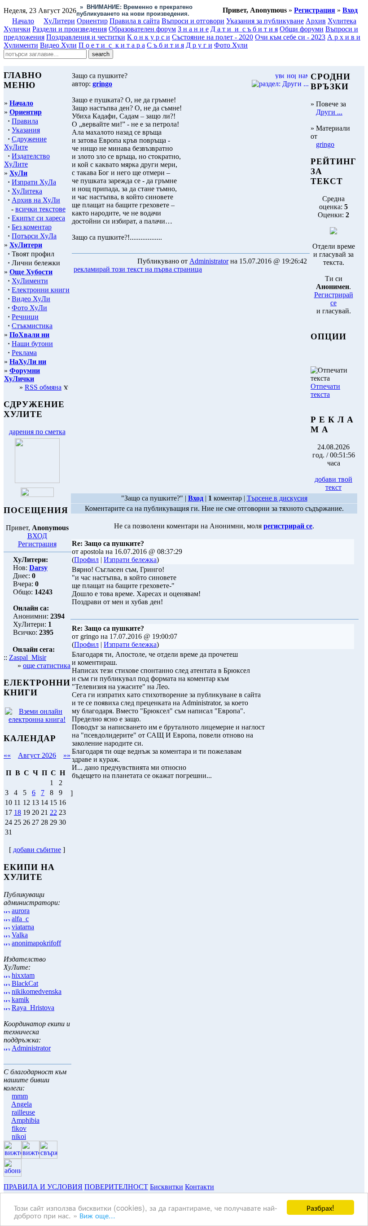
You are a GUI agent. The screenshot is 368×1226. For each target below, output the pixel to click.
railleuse (23, 1112)
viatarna (23, 927)
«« (7, 755)
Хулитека (342, 21)
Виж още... (97, 1215)
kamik (20, 999)
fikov (19, 1128)
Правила (25, 121)
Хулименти (21, 45)
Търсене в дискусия (277, 498)
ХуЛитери (59, 21)
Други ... (329, 112)
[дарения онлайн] (37, 494)
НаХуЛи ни (27, 361)
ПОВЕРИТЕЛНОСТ (116, 1187)
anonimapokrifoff (36, 943)
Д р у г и (199, 45)
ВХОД (37, 536)
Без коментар (32, 227)
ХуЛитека (27, 191)
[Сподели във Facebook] (220, 269)
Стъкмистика (32, 326)
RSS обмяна (43, 387)
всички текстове (40, 209)
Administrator (31, 1048)
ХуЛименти (30, 281)
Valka (20, 935)
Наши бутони (32, 343)
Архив (316, 21)
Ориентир (25, 112)
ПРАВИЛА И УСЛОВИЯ (43, 1187)
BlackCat (25, 983)
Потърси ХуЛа (34, 236)
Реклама (24, 352)
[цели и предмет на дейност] (37, 480)
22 (53, 812)
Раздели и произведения (69, 29)
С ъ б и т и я (165, 45)
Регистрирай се (333, 299)
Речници (25, 317)
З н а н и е (193, 29)
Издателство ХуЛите (27, 160)
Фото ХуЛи (29, 308)
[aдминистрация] (219, 1187)
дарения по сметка (37, 431)
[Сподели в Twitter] (255, 269)
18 (17, 812)
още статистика (46, 665)
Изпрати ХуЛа (34, 182)
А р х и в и (343, 37)
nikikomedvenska (36, 991)
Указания (26, 130)
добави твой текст (333, 483)
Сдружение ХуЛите (25, 143)
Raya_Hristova (33, 1007)
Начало (23, 21)
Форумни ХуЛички (22, 374)
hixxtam (23, 975)
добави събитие (37, 849)
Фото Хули (231, 45)
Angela (21, 1104)
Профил (86, 559)
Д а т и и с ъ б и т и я (244, 29)
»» (66, 755)
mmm (20, 1096)
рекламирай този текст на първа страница (138, 269)
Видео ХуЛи (31, 299)
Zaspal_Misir (27, 657)
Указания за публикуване (265, 21)
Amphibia (25, 1120)
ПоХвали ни (29, 334)
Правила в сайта (135, 21)
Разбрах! (320, 1207)
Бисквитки (166, 1187)
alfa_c (20, 919)
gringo (325, 144)
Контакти (199, 1187)
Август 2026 (37, 755)
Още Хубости (31, 272)
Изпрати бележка (130, 559)
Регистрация (37, 544)
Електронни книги (41, 290)
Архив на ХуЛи (36, 200)
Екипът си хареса (38, 218)
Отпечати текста (325, 390)
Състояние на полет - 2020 (212, 37)
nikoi (19, 1136)
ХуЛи (18, 173)
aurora (21, 910)
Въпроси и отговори (193, 21)
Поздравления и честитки (85, 37)
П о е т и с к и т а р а (112, 45)
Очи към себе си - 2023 (290, 37)
